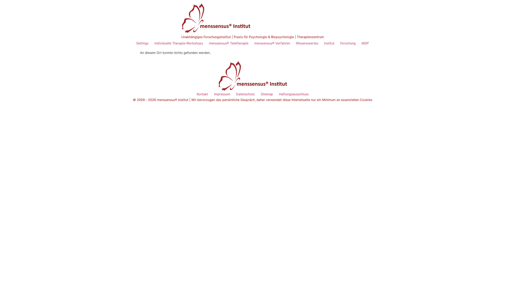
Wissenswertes (307, 43)
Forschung (348, 43)
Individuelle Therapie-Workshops (178, 43)
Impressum (222, 94)
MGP (365, 43)
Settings (142, 43)
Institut (329, 43)
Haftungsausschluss (294, 94)
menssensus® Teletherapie (228, 43)
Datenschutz (245, 94)
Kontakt (202, 94)
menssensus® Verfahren (272, 43)
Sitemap (267, 94)
